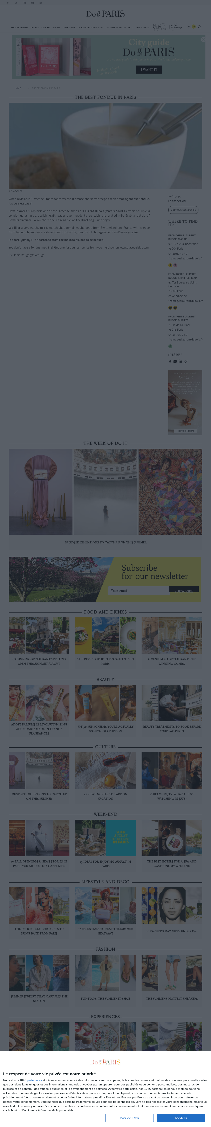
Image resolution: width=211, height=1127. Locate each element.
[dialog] (105, 1089)
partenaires (34, 1080)
